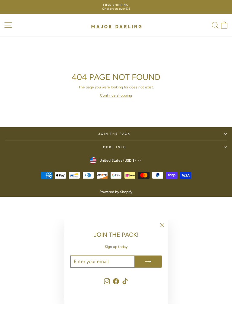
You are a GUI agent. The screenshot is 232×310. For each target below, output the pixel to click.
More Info (114, 147)
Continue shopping (116, 95)
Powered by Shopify (116, 192)
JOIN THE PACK (114, 133)
